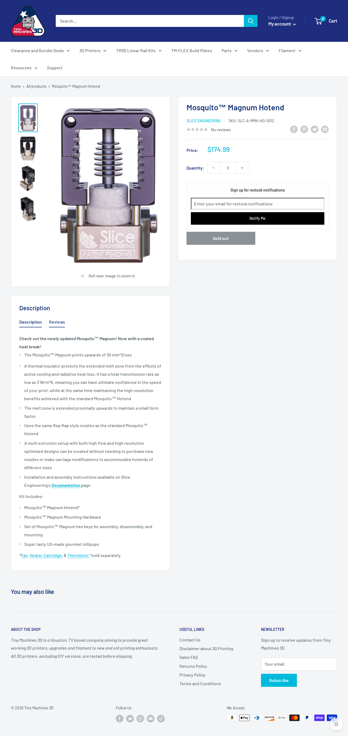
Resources (21, 67)
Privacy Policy (192, 674)
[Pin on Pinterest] (304, 129)
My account (280, 23)
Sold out (221, 238)
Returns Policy (193, 666)
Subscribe (279, 680)
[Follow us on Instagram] (140, 718)
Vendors (255, 50)
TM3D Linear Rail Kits (136, 50)
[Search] (250, 21)
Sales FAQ (188, 657)
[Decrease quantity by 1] (213, 168)
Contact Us (189, 639)
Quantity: (195, 167)
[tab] (30, 323)
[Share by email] (325, 129)
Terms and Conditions (200, 683)
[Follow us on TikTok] (161, 718)
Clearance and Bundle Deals (37, 50)
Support (55, 67)
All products (36, 86)
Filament (287, 50)
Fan (24, 555)
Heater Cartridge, (46, 555)
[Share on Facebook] (294, 129)
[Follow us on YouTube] (150, 718)
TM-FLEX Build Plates (191, 50)
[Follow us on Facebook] (119, 718)
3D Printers (90, 50)
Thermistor (78, 555)
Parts (227, 50)
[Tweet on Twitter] (314, 129)
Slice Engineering (204, 121)
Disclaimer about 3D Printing (206, 648)
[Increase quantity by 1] (242, 168)
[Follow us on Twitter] (130, 718)
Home (16, 86)
